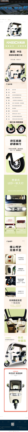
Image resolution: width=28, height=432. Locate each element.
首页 (0, 19)
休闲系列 (3, 19)
